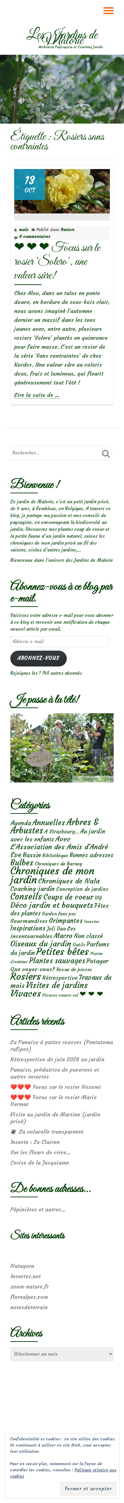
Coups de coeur (68, 897)
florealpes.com (29, 1296)
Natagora (22, 1265)
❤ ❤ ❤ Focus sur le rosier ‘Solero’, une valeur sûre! (57, 261)
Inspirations (27, 928)
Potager (97, 961)
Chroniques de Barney (58, 864)
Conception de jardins (82, 889)
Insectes (91, 921)
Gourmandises (29, 920)
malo (23, 229)
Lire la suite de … (37, 395)
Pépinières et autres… (38, 1209)
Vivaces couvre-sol (60, 995)
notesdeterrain (29, 1307)
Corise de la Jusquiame (39, 1162)
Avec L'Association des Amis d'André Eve (59, 846)
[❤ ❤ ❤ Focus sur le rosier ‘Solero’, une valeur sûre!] (62, 190)
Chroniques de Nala (69, 880)
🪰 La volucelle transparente (46, 1131)
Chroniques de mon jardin (52, 875)
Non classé (88, 936)
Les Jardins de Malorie (62, 38)
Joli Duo (56, 928)
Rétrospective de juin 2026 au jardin (57, 1059)
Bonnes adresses (91, 855)
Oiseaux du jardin (40, 943)
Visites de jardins (57, 985)
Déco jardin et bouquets (51, 905)
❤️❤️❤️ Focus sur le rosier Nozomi (55, 1086)
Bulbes (21, 863)
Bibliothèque (55, 856)
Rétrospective (60, 977)
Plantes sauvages (57, 960)
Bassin (32, 855)
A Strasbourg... (61, 831)
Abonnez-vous (38, 658)
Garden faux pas (59, 914)
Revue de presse (74, 969)
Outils (79, 945)
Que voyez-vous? (32, 969)
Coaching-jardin (32, 889)
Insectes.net (25, 1276)
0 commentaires (34, 236)
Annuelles (48, 822)
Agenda (20, 823)
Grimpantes (66, 921)
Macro (63, 936)
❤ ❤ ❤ (91, 994)
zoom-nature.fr (29, 1286)
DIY (98, 898)
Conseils (26, 896)
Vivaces (25, 993)
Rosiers (67, 229)
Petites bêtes (62, 952)
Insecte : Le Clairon (35, 1141)
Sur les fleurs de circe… (40, 1152)
